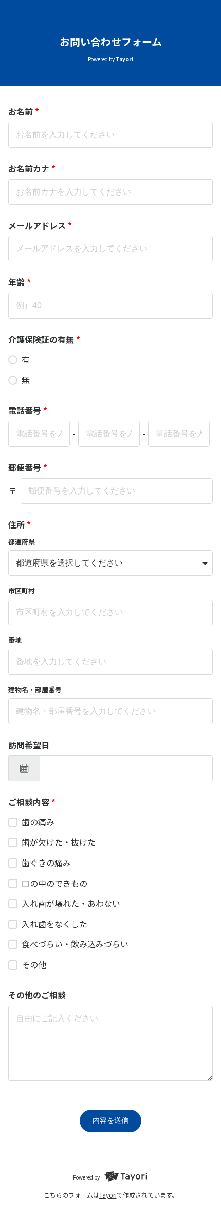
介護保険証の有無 (44, 339)
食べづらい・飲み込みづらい (75, 944)
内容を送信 (110, 1120)
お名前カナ (32, 168)
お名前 (23, 111)
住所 (19, 524)
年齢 (19, 282)
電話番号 (27, 410)
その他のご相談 (37, 995)
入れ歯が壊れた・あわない (71, 903)
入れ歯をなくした (54, 924)
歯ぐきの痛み (46, 862)
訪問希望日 (28, 744)
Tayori (108, 1194)
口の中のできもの (54, 883)
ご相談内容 (32, 802)
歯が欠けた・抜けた (59, 842)
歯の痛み (38, 822)
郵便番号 (27, 467)
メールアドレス (40, 225)
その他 (34, 964)
